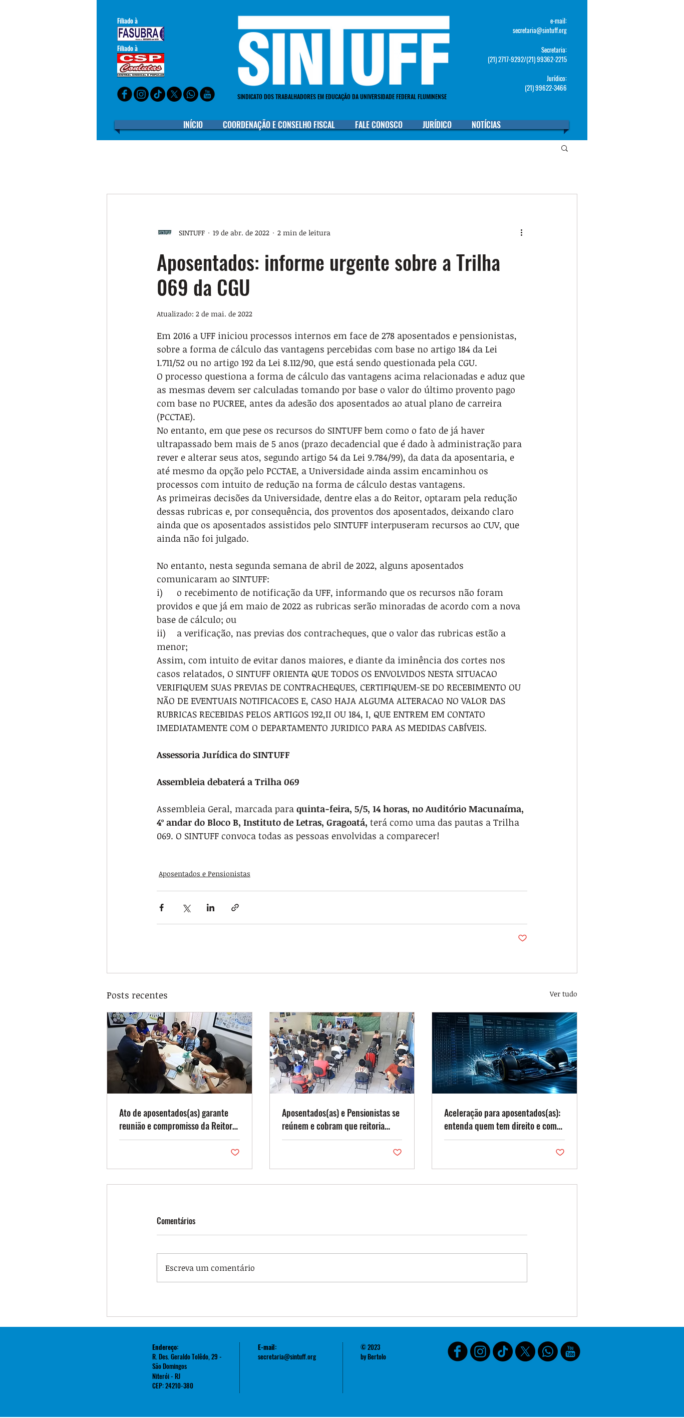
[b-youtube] (207, 94)
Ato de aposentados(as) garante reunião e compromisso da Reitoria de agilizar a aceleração (178, 1119)
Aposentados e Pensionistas (204, 873)
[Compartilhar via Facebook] (161, 907)
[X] (174, 94)
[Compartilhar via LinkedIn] (210, 907)
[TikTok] (503, 1351)
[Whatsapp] (190, 94)
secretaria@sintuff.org (540, 30)
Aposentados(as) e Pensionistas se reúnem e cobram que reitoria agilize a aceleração (341, 1119)
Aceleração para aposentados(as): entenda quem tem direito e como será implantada (502, 1119)
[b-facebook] (124, 94)
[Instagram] (141, 94)
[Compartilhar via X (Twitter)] (186, 907)
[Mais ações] (521, 232)
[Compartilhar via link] (235, 907)
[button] (564, 148)
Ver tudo (563, 993)
